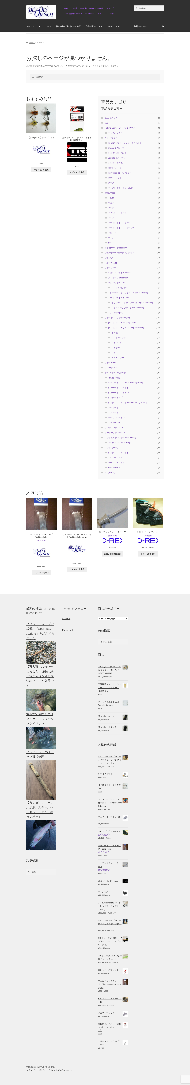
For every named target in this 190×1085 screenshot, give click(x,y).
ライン (111, 237)
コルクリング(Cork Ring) (119, 442)
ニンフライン (114, 412)
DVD (106, 122)
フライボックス (115, 133)
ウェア (111, 202)
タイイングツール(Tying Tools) (122, 322)
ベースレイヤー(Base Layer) (120, 187)
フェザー (115, 347)
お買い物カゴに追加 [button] (112, 554)
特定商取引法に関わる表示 (68, 26)
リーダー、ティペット (115, 432)
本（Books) (110, 472)
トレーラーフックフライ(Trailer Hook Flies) (128, 292)
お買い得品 (110, 192)
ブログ (111, 13)
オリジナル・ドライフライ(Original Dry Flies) (132, 302)
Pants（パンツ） (116, 167)
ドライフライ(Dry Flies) (118, 297)
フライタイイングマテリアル (121, 227)
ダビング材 (116, 342)
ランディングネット (114, 427)
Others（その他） (116, 162)
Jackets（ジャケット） (118, 157)
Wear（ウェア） (112, 137)
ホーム (32, 42)
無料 (140, 26)
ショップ (110, 8)
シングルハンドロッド (118, 452)
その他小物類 (114, 377)
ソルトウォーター (116, 282)
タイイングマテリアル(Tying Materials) (126, 327)
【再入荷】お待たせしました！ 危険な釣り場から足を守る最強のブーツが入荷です (40, 676)
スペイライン (114, 407)
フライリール (111, 362)
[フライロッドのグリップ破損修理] (41, 780)
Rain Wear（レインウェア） (121, 172)
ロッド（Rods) (111, 447)
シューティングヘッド (118, 387)
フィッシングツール (117, 212)
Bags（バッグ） (112, 118)
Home (66, 8)
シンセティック (118, 337)
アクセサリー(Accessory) (116, 247)
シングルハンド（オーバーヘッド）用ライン (128, 402)
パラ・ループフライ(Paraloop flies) (127, 307)
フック (111, 217)
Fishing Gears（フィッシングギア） (121, 127)
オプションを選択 (41, 170)
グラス (111, 182)
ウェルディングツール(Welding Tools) (125, 382)
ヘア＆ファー (117, 357)
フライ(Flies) (110, 267)
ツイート (66, 618)
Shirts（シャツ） (116, 177)
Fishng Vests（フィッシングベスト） (125, 142)
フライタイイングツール (119, 222)
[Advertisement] (149, 645)
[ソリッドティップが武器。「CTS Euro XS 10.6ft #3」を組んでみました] (41, 652)
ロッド (111, 242)
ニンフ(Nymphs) (115, 312)
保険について (114, 26)
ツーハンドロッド (116, 462)
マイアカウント (33, 26)
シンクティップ (115, 397)
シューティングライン (118, 392)
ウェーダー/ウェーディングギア (119, 252)
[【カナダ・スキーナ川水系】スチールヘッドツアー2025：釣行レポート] (41, 835)
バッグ (111, 207)
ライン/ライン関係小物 (115, 372)
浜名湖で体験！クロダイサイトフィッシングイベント (40, 718)
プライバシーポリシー (36, 1070)
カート (48, 26)
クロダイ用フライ (119, 287)
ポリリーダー (114, 422)
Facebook (68, 630)
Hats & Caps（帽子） (117, 152)
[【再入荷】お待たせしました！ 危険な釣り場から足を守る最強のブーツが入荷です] (41, 700)
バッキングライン (116, 417)
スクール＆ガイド (113, 262)
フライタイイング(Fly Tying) (118, 317)
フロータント (114, 232)
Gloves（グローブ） (117, 148)
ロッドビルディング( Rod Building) (120, 437)
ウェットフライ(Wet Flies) (120, 272)
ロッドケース (114, 467)
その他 (111, 197)
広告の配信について (94, 26)
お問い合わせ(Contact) (73, 13)
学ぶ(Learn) (89, 13)
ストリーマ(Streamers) (118, 277)
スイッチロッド (115, 457)
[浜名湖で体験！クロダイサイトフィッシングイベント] (41, 738)
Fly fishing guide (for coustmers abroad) (87, 8)
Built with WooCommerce (60, 1070)
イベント (101, 13)
